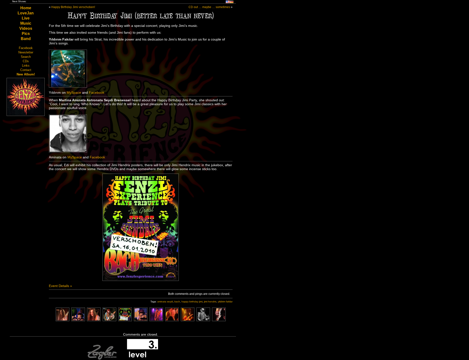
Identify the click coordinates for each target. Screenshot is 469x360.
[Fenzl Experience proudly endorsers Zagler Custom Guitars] (102, 358)
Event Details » (60, 286)
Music (25, 23)
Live (26, 18)
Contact (25, 70)
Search (26, 57)
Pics (26, 33)
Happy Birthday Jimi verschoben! (73, 7)
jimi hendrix (210, 301)
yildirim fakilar (225, 301)
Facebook (26, 48)
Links (26, 65)
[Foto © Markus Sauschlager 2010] (172, 320)
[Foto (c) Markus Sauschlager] (62, 320)
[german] (232, 2)
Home (25, 8)
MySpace (74, 92)
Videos (25, 28)
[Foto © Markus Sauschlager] (156, 320)
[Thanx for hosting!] (142, 358)
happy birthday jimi (192, 301)
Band (26, 39)
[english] (228, 2)
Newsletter (25, 52)
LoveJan (26, 13)
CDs (26, 61)
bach (177, 301)
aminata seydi (165, 301)
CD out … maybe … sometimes (209, 7)
